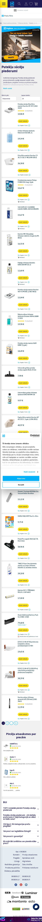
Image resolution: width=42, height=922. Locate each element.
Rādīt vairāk (7, 88)
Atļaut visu (21, 478)
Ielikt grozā (23, 121)
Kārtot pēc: (5, 95)
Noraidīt (21, 485)
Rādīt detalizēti (29, 472)
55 (16, 723)
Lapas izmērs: (25, 95)
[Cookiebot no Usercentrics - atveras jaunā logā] (30, 435)
